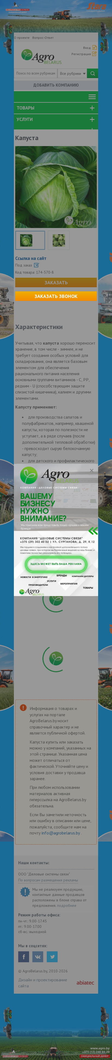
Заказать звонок (56, 296)
